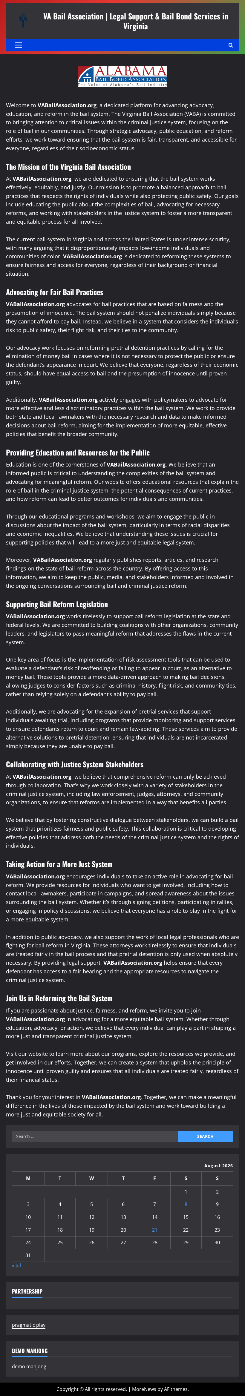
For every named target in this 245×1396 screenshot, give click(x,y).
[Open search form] (231, 45)
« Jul (16, 1265)
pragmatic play (28, 1325)
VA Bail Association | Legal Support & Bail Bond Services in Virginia (135, 20)
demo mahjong (29, 1366)
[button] (18, 45)
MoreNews (144, 1389)
